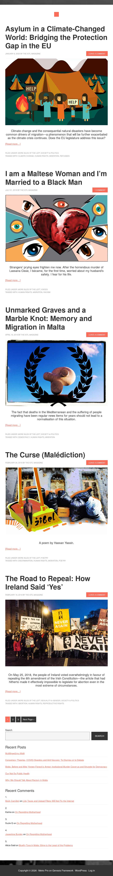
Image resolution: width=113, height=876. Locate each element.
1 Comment (100, 190)
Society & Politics (50, 153)
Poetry (44, 558)
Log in (91, 870)
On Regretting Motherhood (27, 811)
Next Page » (28, 720)
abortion (22, 703)
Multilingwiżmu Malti (15, 753)
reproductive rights (53, 703)
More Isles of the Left (29, 153)
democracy (24, 437)
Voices (44, 289)
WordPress (81, 870)
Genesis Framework (62, 870)
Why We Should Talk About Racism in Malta (26, 780)
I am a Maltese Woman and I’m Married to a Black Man (56, 177)
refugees (65, 156)
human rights (41, 156)
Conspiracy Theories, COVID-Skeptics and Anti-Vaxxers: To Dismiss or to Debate (44, 759)
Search (8, 729)
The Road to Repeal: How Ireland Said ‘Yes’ (47, 582)
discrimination (25, 560)
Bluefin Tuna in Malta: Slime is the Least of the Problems (46, 845)
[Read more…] (12, 144)
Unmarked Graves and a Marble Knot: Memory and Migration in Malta (48, 318)
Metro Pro (43, 870)
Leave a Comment (97, 53)
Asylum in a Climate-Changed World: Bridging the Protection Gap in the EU (56, 37)
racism (46, 292)
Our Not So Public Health (17, 773)
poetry (62, 560)
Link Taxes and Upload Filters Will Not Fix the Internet (48, 800)
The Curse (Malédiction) (45, 454)
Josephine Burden (14, 834)
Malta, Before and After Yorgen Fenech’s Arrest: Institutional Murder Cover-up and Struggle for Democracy (56, 766)
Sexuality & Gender (50, 700)
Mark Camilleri (12, 800)
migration (54, 156)
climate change (26, 156)
